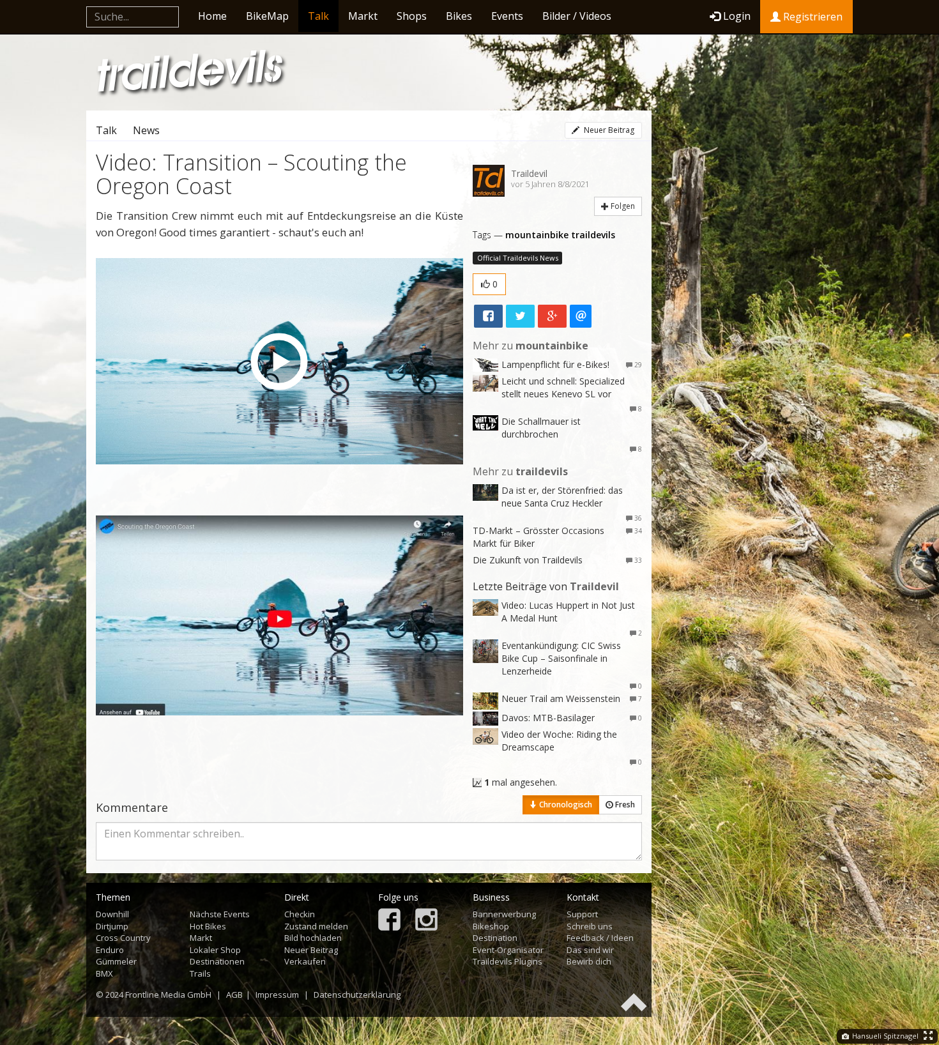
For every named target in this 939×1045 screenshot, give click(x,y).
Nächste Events (220, 914)
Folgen (622, 206)
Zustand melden (316, 926)
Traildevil (529, 173)
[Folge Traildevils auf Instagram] (426, 920)
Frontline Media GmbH (168, 994)
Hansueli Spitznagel (884, 1036)
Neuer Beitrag (608, 130)
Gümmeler (116, 961)
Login (737, 16)
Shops (412, 16)
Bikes (459, 16)
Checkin (299, 914)
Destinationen (217, 961)
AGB (234, 994)
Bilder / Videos (576, 16)
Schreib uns (590, 926)
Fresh (624, 804)
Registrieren (812, 17)
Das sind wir (590, 950)
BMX (104, 973)
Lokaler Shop (215, 950)
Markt (363, 16)
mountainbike (537, 235)
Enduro (110, 950)
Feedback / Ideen (600, 937)
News (146, 130)
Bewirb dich (589, 961)
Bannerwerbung (504, 914)
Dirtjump (112, 926)
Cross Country (123, 937)
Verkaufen (305, 961)
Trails (200, 973)
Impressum (277, 994)
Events (507, 16)
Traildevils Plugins (507, 961)
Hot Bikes (208, 926)
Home (212, 16)
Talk (318, 16)
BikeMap (267, 16)
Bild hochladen (313, 937)
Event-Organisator (508, 950)
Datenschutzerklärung (357, 994)
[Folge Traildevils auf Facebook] (389, 920)
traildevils (593, 235)
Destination (495, 937)
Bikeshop (491, 926)
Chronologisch (564, 804)
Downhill (112, 914)
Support (582, 914)
